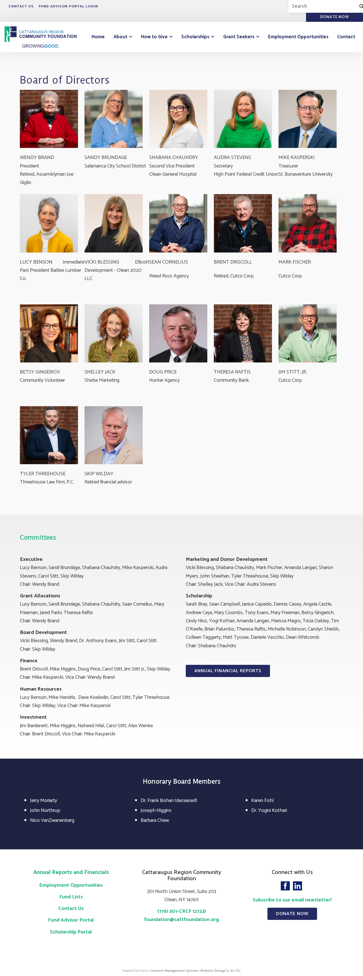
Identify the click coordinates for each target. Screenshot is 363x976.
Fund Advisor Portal (71, 920)
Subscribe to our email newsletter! (292, 900)
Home (98, 37)
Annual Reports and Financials (71, 872)
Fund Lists (71, 897)
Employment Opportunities (298, 37)
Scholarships (195, 37)
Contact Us (21, 6)
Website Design (212, 970)
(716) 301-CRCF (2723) (181, 911)
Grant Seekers (238, 37)
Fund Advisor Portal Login (68, 6)
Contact (346, 37)
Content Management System (174, 970)
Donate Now (292, 914)
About (120, 37)
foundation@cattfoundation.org (181, 919)
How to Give (154, 37)
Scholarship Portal (71, 932)
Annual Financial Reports (227, 671)
